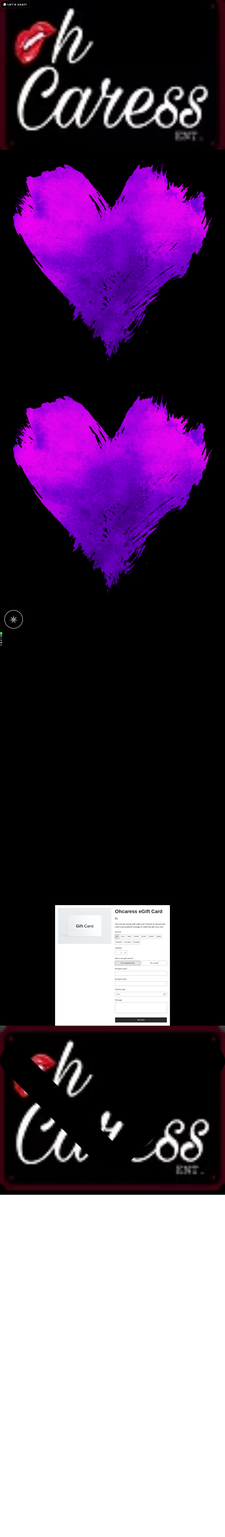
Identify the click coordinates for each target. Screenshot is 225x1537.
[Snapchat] (112, 635)
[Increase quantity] (125, 953)
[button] (112, 770)
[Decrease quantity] (116, 953)
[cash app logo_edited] (112, 633)
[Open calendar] (164, 994)
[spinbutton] (121, 953)
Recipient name (121, 979)
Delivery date (120, 989)
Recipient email (121, 969)
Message (118, 1000)
